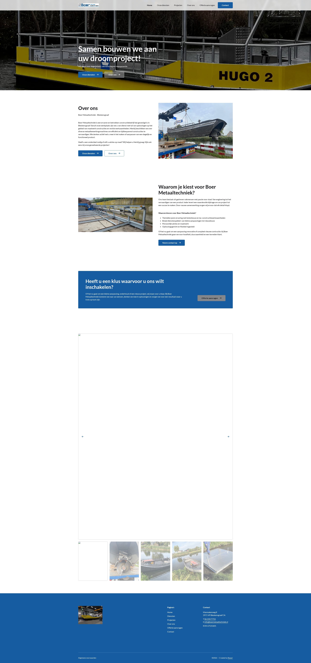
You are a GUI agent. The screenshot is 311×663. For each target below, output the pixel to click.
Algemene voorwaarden (87, 658)
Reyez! (230, 658)
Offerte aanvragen (207, 5)
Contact (225, 5)
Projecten (178, 5)
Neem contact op (169, 243)
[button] (82, 436)
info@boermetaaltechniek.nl (216, 622)
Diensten (171, 616)
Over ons (191, 5)
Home (149, 5)
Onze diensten (163, 5)
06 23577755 (210, 619)
